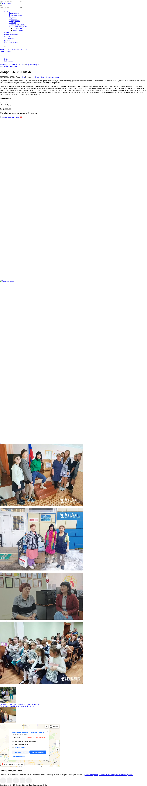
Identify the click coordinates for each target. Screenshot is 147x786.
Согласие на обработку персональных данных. (116, 775)
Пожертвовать (5, 51)
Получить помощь (11, 42)
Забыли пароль (9, 61)
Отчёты (7, 40)
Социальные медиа (11, 34)
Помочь (7, 36)
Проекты (7, 32)
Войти (6, 59)
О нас (6, 11)
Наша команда (14, 13)
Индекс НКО (18, 30)
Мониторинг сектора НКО (18, 27)
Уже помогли (9, 38)
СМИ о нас (13, 19)
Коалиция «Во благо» (17, 25)
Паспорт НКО (18, 28)
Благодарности (14, 21)
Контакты (12, 23)
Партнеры (12, 17)
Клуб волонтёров (38, 77)
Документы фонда (15, 15)
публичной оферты (91, 775)
